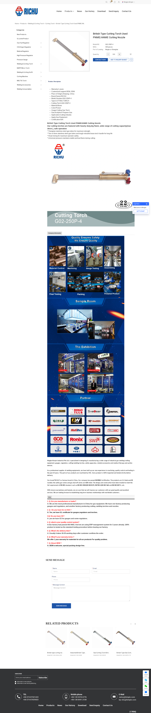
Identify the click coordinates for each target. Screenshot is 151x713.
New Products (21, 34)
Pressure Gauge (22, 59)
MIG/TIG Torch (22, 80)
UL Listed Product (23, 38)
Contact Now (100, 60)
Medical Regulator (23, 51)
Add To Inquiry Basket (119, 60)
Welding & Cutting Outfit (25, 72)
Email (95, 568)
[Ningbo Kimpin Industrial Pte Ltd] (26, 11)
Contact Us (126, 11)
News (79, 11)
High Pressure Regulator (25, 55)
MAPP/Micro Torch (23, 68)
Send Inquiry (114, 11)
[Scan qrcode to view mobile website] (115, 2)
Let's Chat (141, 211)
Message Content (59, 585)
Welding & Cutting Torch (36, 23)
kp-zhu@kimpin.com (127, 700)
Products (68, 11)
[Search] (106, 2)
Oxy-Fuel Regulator (23, 43)
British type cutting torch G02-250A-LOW (60, 653)
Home (59, 11)
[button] (131, 624)
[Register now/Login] (119, 2)
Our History (89, 11)
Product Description (54, 81)
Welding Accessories (24, 85)
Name (55, 568)
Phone (54, 576)
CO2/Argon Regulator (24, 47)
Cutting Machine (22, 76)
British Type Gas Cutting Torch (127, 653)
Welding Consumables (24, 89)
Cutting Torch (50, 23)
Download (101, 11)
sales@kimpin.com (127, 697)
